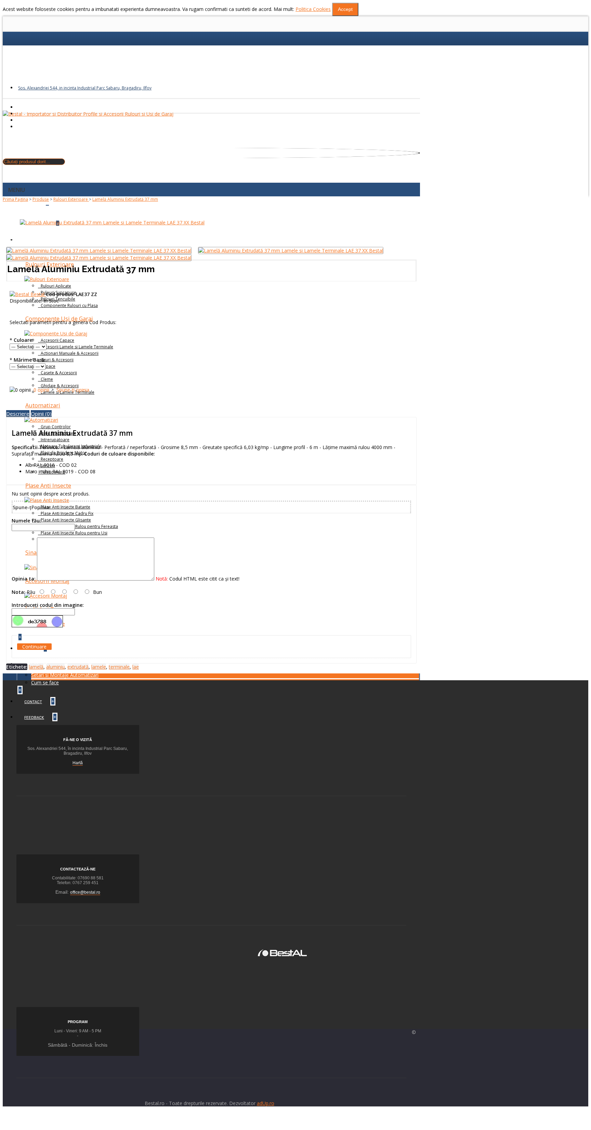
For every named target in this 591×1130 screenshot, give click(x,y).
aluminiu (55, 667)
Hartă (78, 763)
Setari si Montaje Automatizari (64, 675)
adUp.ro (265, 1103)
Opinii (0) (41, 413)
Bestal (38, 294)
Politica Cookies (313, 9)
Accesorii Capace (57, 340)
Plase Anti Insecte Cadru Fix (67, 513)
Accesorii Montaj (47, 581)
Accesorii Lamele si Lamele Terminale (77, 347)
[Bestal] (282, 952)
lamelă (36, 667)
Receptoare (52, 459)
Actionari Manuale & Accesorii (69, 353)
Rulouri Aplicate (56, 286)
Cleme (47, 379)
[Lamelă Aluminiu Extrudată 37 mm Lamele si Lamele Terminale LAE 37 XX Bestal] (112, 222)
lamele (98, 667)
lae (135, 667)
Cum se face (45, 682)
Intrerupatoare (55, 440)
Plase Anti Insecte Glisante (66, 520)
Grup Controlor (56, 427)
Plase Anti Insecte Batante (65, 507)
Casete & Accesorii (59, 373)
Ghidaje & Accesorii (60, 386)
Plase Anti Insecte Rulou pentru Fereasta (79, 526)
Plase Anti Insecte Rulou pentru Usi (74, 533)
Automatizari (42, 405)
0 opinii (41, 390)
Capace (48, 366)
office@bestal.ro (85, 892)
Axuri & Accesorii (57, 360)
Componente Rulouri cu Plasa (69, 305)
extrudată (78, 667)
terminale (119, 667)
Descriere (17, 413)
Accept (345, 9)
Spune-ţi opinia (72, 390)
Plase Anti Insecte (48, 485)
